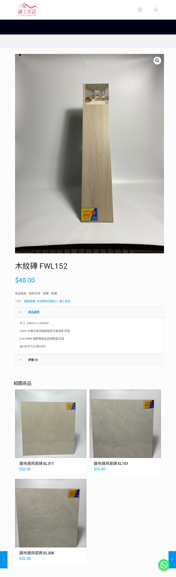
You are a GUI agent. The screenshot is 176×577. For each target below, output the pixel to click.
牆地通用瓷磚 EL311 (36, 463)
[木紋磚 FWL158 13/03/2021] (4, 559)
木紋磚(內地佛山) (47, 301)
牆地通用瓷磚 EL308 (36, 553)
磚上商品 (64, 301)
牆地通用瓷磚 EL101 (111, 463)
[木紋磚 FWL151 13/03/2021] (172, 559)
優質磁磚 (29, 301)
